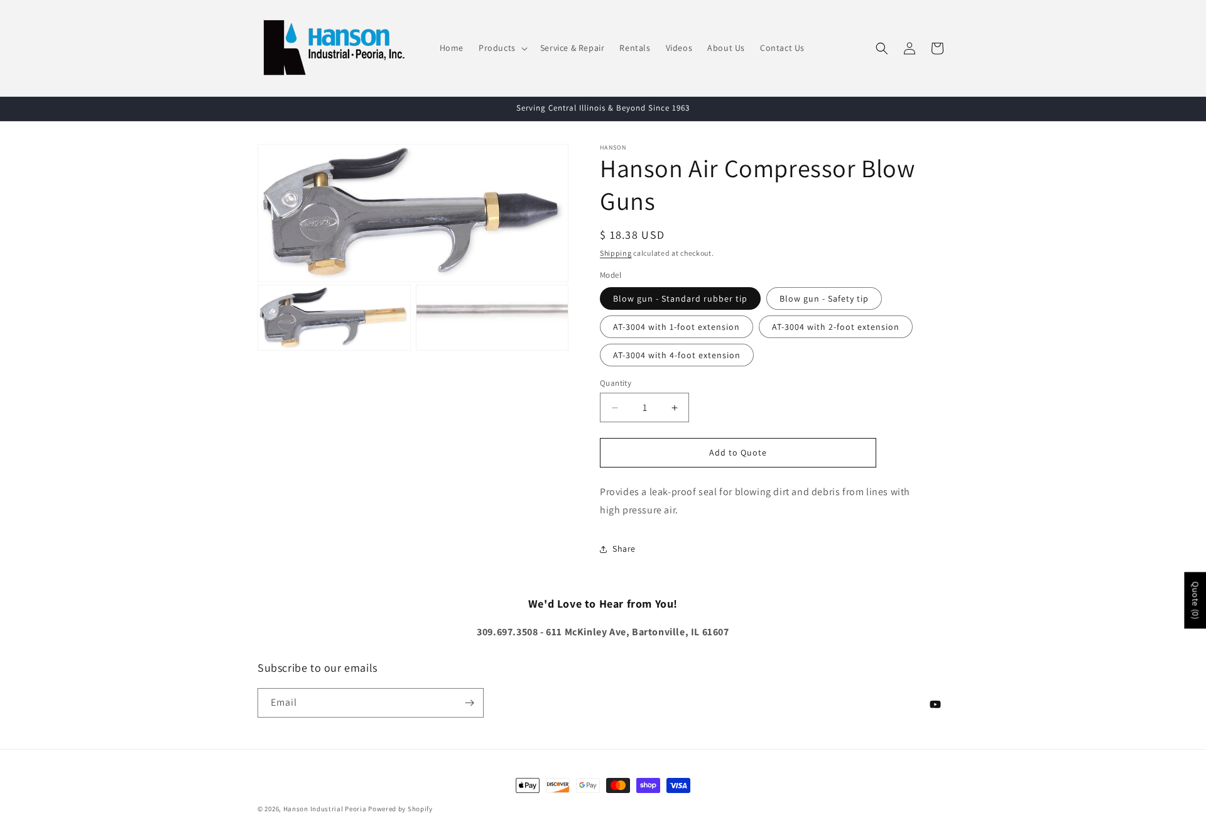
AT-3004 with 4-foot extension (677, 355)
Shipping (616, 253)
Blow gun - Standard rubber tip (680, 298)
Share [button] (624, 548)
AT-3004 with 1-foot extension (676, 326)
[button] (502, 48)
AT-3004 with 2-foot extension (835, 326)
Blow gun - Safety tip (824, 298)
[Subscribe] (469, 703)
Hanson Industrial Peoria (325, 808)
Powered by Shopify (400, 808)
